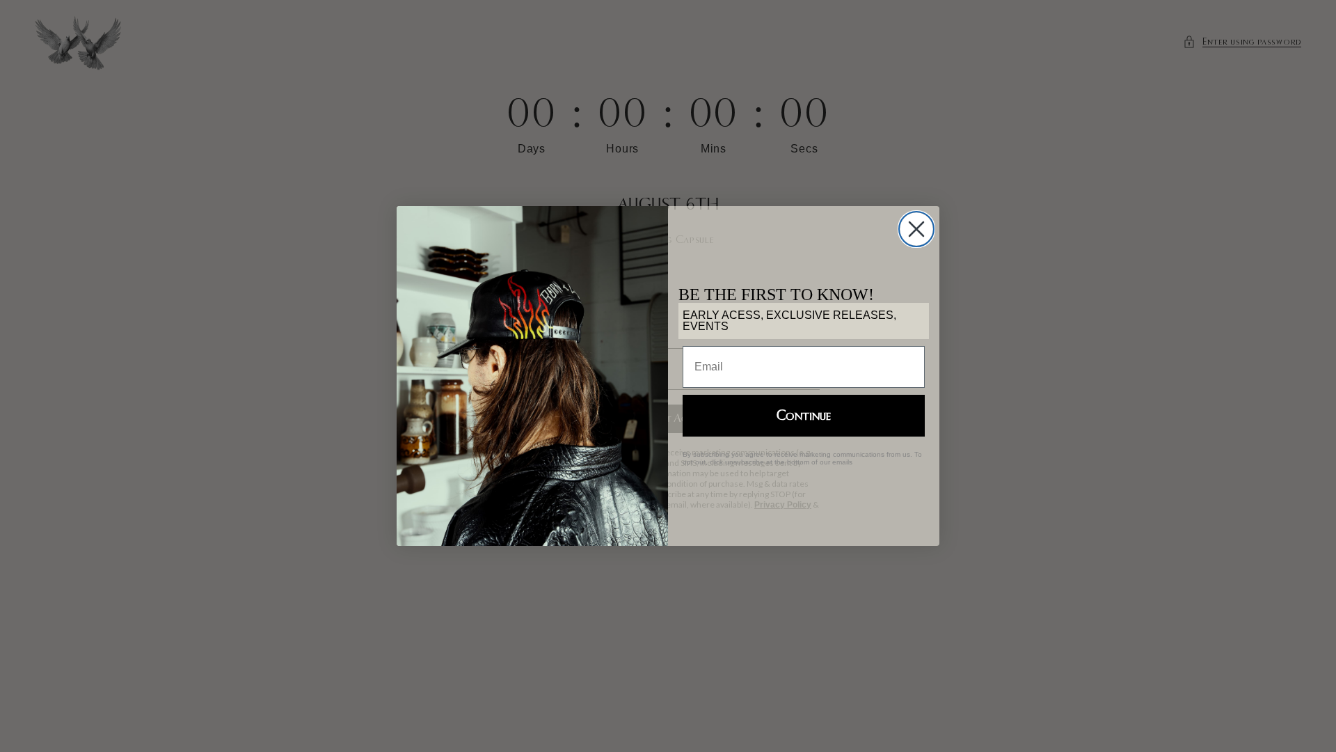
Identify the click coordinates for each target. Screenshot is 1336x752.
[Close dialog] (916, 229)
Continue (804, 416)
